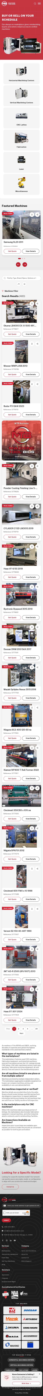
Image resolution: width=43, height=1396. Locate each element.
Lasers (34, 1370)
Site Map (25, 1392)
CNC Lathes (23, 1370)
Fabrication (10, 1370)
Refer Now (25, 1383)
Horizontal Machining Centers (21, 1360)
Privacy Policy (18, 1392)
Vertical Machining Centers (21, 1365)
